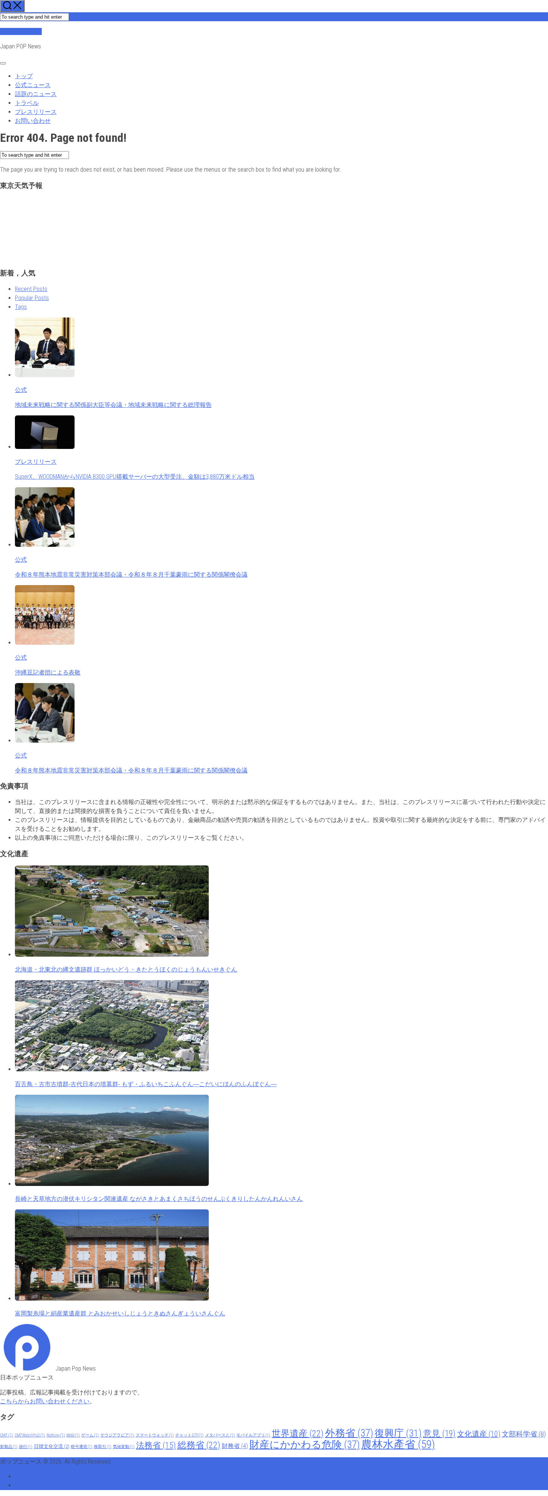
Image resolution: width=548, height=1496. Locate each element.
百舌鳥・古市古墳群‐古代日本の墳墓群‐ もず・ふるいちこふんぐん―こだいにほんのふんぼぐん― (146, 1084)
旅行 (25, 1446)
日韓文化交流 (51, 1446)
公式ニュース (33, 85)
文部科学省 (524, 1434)
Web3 (73, 1435)
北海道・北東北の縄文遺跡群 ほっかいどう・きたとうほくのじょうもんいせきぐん (126, 969)
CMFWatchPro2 (30, 1435)
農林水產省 (398, 1444)
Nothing (56, 1435)
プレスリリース (36, 111)
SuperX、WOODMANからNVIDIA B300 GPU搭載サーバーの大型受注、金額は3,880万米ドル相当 (135, 476)
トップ (24, 76)
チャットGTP (189, 1435)
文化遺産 (478, 1433)
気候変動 (124, 1446)
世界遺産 (298, 1433)
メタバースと (220, 1435)
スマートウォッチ (155, 1435)
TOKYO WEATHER (274, 225)
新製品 (9, 1446)
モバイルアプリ (253, 1435)
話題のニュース (36, 94)
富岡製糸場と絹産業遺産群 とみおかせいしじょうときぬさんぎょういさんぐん (120, 1313)
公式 (21, 389)
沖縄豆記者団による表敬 (48, 672)
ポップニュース (21, 31)
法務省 (156, 1445)
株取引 (102, 1446)
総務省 (198, 1445)
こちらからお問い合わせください (44, 1401)
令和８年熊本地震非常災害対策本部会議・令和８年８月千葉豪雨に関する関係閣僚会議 (131, 574)
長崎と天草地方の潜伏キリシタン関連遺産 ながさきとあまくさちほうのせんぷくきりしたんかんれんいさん (159, 1198)
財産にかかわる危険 (304, 1445)
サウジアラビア (117, 1435)
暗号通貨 (81, 1446)
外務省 (349, 1433)
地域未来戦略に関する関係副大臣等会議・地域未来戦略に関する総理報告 (113, 404)
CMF (6, 1435)
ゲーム (90, 1435)
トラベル (27, 102)
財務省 (235, 1445)
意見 (439, 1433)
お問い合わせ (33, 120)
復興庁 (398, 1433)
